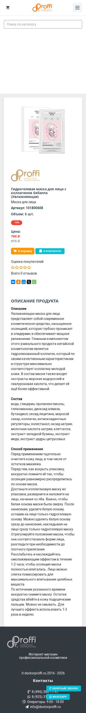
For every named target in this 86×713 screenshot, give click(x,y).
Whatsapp (59, 696)
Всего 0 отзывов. (24, 273)
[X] (29, 282)
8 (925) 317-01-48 (44, 697)
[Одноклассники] (18, 282)
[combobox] (43, 24)
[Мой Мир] (24, 282)
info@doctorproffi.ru (45, 707)
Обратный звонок (64, 688)
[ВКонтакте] (13, 282)
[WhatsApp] (34, 282)
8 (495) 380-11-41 (44, 692)
